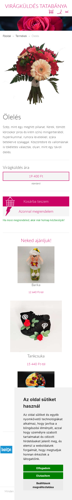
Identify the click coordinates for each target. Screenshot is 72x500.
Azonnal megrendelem (36, 211)
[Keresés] (59, 12)
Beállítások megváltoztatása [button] (43, 485)
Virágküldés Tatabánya (36, 6)
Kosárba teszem (36, 201)
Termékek (21, 36)
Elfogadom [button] (43, 468)
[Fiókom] (66, 12)
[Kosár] (51, 12)
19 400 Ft (36, 176)
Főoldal (7, 36)
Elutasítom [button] (43, 475)
